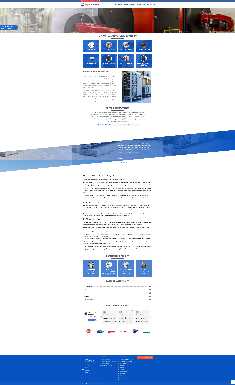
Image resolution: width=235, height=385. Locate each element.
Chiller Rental (122, 367)
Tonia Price (142, 312)
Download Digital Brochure (145, 357)
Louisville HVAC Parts (105, 363)
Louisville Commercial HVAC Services (126, 359)
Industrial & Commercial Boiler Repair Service (107, 366)
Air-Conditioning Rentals (124, 371)
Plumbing (91, 270)
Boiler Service (126, 50)
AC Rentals (91, 63)
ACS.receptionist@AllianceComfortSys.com (91, 369)
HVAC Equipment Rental (143, 64)
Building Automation (123, 379)
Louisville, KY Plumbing (105, 359)
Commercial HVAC (101, 83)
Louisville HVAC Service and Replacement (109, 361)
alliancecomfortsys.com (90, 374)
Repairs (109, 270)
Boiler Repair (108, 50)
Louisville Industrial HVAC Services (126, 361)
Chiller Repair (126, 63)
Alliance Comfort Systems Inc (92, 313)
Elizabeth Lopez (127, 312)
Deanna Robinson (110, 312)
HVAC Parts (91, 50)
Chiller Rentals (143, 50)
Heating (143, 270)
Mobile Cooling (109, 63)
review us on (92, 320)
